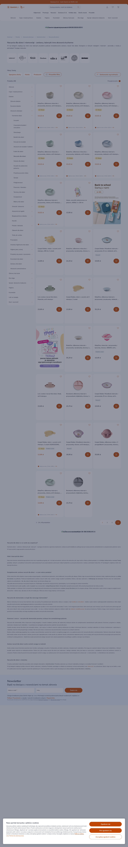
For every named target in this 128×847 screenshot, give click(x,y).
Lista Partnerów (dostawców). (15, 836)
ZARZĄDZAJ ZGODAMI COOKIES (105, 837)
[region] (64, 831)
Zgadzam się (105, 824)
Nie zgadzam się (105, 830)
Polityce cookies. (79, 834)
